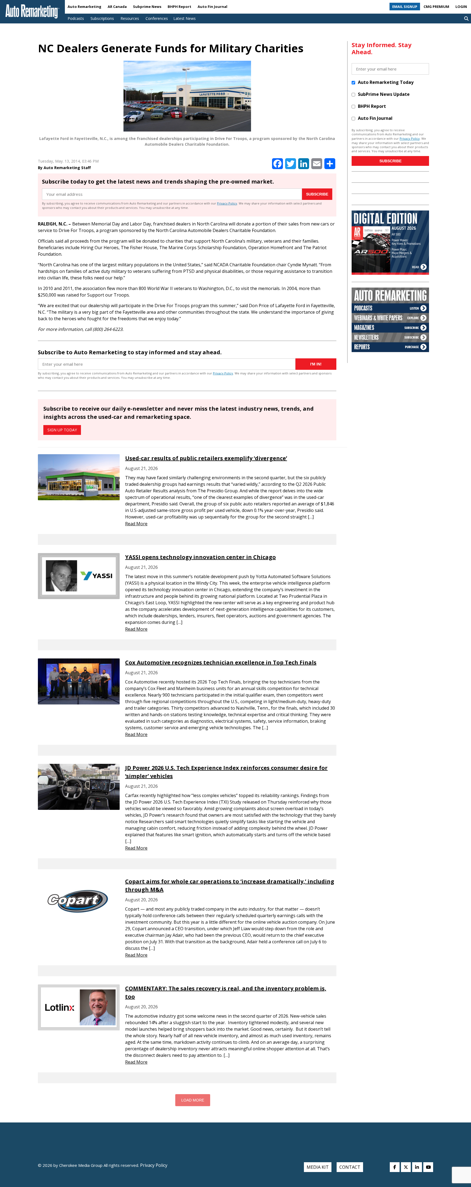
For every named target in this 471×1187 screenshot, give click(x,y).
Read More (136, 523)
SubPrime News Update (384, 94)
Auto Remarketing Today (385, 82)
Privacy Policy (227, 203)
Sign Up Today (62, 429)
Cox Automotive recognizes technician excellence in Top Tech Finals (220, 662)
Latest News (184, 18)
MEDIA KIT (318, 1167)
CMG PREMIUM (436, 6)
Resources (129, 18)
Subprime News (147, 6)
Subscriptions (102, 18)
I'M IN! (316, 364)
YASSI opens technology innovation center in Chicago (200, 557)
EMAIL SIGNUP (404, 6)
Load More (192, 1100)
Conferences (157, 18)
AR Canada (117, 6)
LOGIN (461, 6)
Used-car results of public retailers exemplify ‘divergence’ (206, 458)
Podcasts (76, 18)
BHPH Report (179, 6)
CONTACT (349, 1167)
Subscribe (317, 194)
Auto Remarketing (84, 6)
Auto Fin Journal (212, 6)
